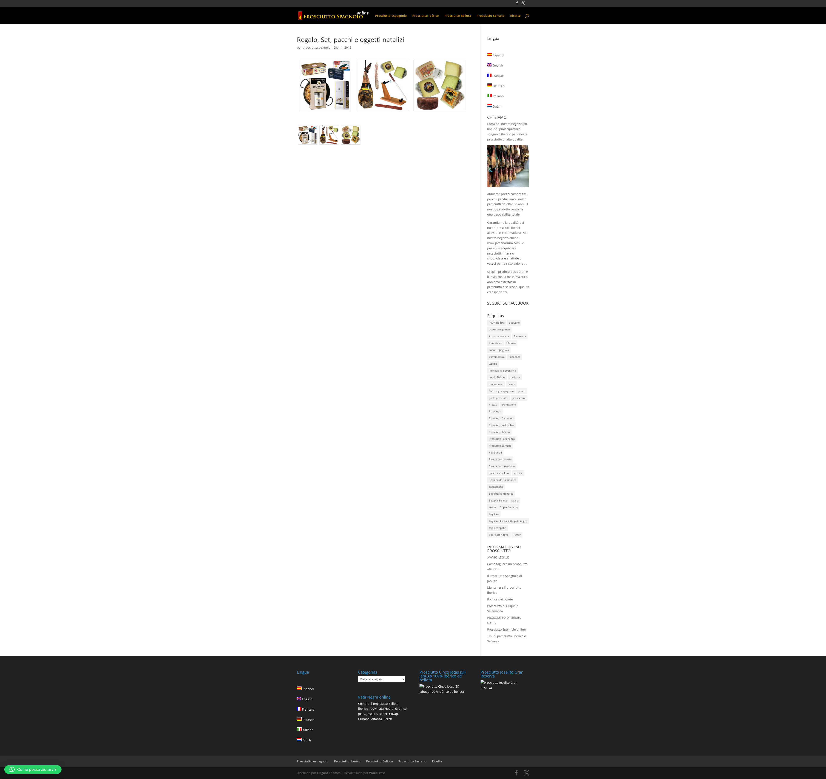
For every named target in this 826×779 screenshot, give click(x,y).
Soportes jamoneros (501, 493)
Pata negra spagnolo (501, 391)
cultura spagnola (499, 350)
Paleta (511, 384)
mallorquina (496, 384)
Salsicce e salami (499, 473)
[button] (33, 769)
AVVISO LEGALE (498, 557)
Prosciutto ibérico (425, 16)
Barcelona (520, 336)
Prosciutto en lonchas (502, 425)
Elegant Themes (329, 773)
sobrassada (496, 487)
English (497, 65)
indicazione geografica (502, 370)
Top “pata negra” (499, 535)
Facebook (514, 357)
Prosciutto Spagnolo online (506, 629)
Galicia (493, 364)
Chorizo (511, 343)
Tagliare (494, 514)
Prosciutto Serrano (491, 16)
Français (498, 76)
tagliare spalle (497, 528)
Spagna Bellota (498, 500)
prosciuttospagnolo (316, 47)
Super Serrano (509, 507)
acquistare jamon (499, 329)
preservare (519, 398)
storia (492, 507)
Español (498, 55)
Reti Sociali (495, 452)
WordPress (377, 773)
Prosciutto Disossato (501, 418)
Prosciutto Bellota (457, 16)
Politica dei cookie (500, 599)
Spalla (515, 500)
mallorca (515, 377)
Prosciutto (495, 411)
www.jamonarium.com (503, 243)
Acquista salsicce (499, 336)
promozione (508, 404)
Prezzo (493, 404)
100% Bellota (497, 322)
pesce (521, 391)
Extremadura (497, 357)
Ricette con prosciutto (502, 466)
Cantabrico (495, 343)
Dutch (496, 106)
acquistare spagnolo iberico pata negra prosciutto (507, 134)
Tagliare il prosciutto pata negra (508, 521)
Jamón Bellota (497, 377)
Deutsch (498, 86)
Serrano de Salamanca (502, 480)
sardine (518, 473)
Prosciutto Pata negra (502, 439)
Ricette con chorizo (500, 459)
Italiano (498, 96)
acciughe (514, 322)
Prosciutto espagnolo (391, 16)
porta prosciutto (498, 398)
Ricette (515, 16)
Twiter (517, 535)
